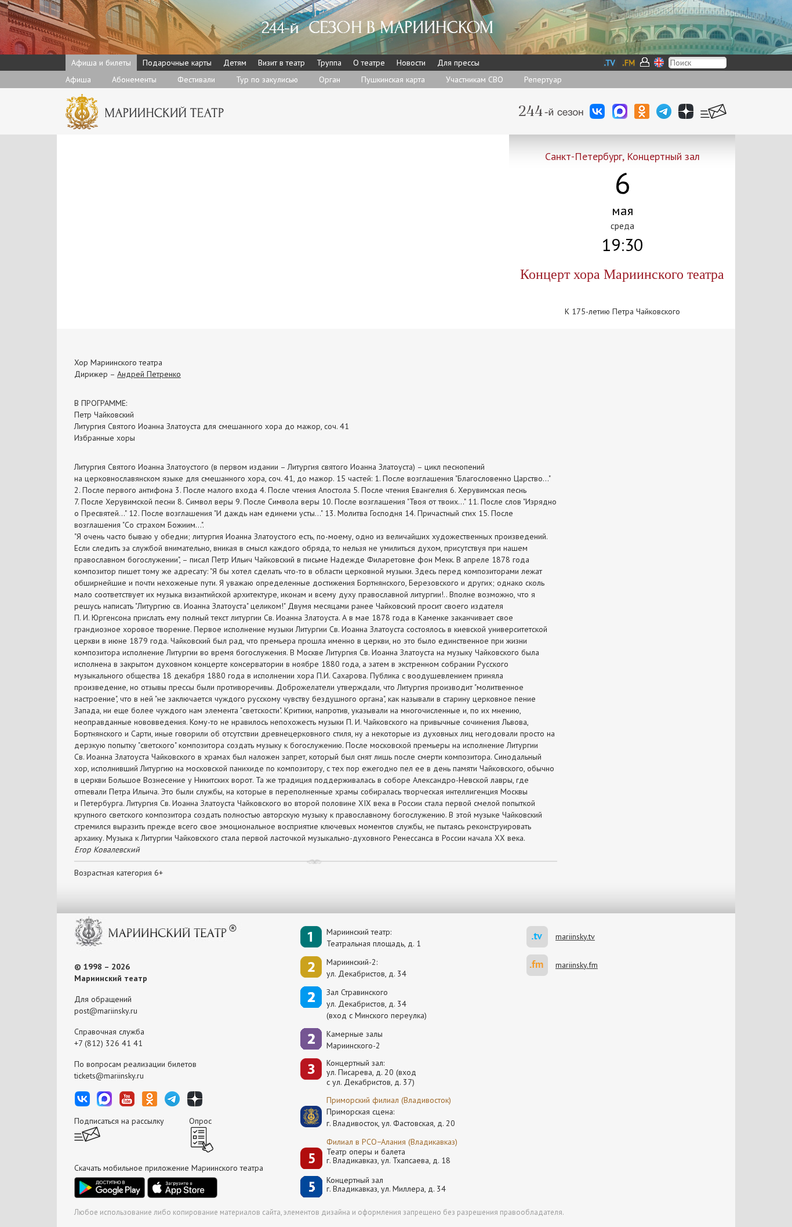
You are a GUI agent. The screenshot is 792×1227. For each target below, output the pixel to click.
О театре (369, 62)
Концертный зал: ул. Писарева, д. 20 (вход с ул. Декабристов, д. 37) (371, 1072)
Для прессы (458, 62)
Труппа (329, 62)
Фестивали (196, 79)
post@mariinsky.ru (105, 1010)
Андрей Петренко (149, 374)
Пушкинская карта (393, 79)
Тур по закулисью (267, 79)
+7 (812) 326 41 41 (108, 1043)
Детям (234, 62)
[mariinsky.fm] (540, 965)
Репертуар (543, 79)
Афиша (78, 79)
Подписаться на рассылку (119, 1121)
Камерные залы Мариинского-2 (354, 1040)
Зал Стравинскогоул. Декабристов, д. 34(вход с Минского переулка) (376, 1004)
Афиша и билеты (101, 62)
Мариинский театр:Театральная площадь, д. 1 (373, 938)
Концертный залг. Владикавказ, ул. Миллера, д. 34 (386, 1185)
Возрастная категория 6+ (118, 872)
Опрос (200, 1121)
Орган (329, 79)
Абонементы (134, 79)
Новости (411, 62)
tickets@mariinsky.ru (109, 1075)
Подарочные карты (177, 62)
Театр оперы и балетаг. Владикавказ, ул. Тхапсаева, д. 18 (388, 1157)
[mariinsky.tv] (540, 937)
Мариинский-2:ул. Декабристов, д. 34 (366, 968)
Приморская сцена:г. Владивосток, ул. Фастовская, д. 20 (378, 1117)
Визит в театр (281, 62)
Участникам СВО (474, 79)
